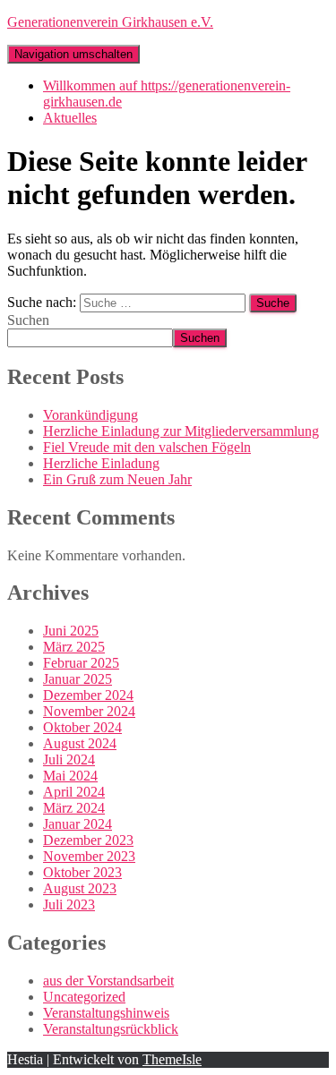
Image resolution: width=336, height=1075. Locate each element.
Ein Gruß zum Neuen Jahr (117, 479)
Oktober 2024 (82, 727)
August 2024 (79, 743)
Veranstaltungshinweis (106, 1012)
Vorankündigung (90, 414)
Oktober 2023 (82, 872)
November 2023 (89, 856)
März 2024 (74, 807)
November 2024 (89, 711)
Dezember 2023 (88, 840)
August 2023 (79, 888)
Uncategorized (84, 996)
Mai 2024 (70, 775)
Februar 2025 (81, 662)
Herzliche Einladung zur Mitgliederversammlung (181, 431)
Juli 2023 (69, 904)
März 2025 (74, 646)
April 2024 (74, 791)
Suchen (28, 320)
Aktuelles (70, 117)
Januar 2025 (77, 679)
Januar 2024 (77, 824)
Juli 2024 (69, 759)
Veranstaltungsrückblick (110, 1029)
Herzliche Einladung (101, 463)
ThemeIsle (172, 1059)
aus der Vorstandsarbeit (108, 980)
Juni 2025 (71, 630)
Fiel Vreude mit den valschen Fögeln (147, 447)
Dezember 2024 (88, 695)
